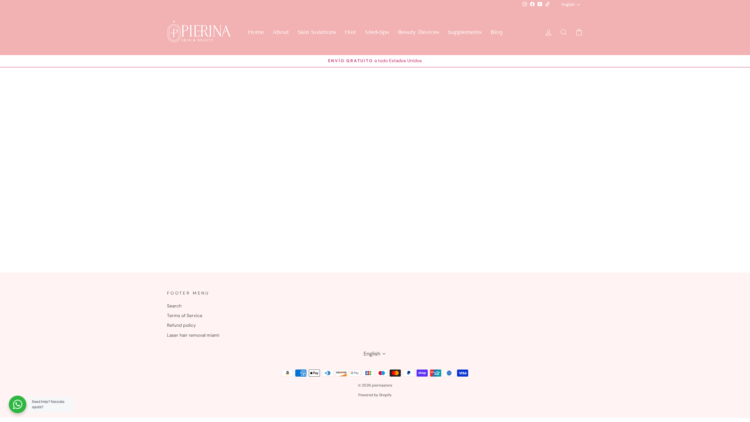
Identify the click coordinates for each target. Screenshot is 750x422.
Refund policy (181, 325)
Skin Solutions (317, 32)
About (281, 32)
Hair (350, 32)
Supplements (465, 32)
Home (256, 32)
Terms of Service (184, 316)
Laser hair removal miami (193, 335)
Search (174, 306)
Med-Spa (377, 32)
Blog (496, 32)
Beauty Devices (418, 32)
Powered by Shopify (375, 395)
